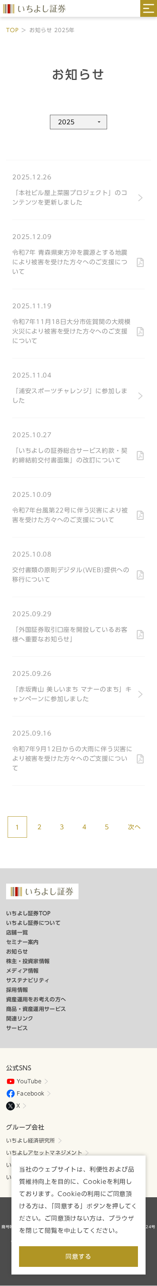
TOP (12, 30)
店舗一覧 (17, 932)
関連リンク (19, 1018)
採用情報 (17, 990)
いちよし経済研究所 (30, 1140)
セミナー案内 (22, 942)
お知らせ (17, 951)
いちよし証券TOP (28, 913)
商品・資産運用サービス (36, 1009)
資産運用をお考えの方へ (36, 999)
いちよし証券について (33, 923)
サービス (17, 1028)
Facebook (30, 1093)
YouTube (29, 1081)
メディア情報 (22, 970)
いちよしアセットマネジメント (44, 1153)
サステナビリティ (28, 980)
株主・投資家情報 (28, 961)
